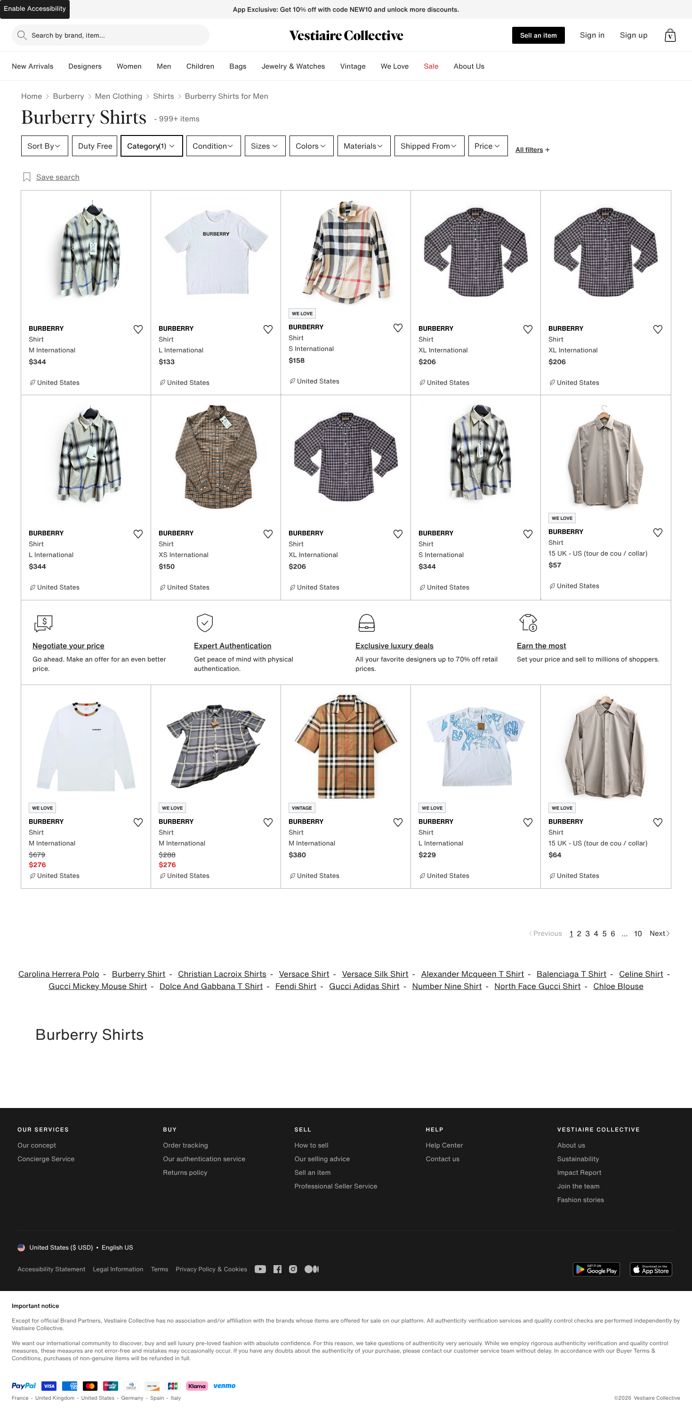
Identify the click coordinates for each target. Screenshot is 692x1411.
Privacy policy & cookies (211, 1269)
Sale (431, 66)
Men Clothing (119, 96)
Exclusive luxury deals (394, 645)
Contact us (443, 1159)
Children (200, 66)
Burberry (68, 96)
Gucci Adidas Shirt (364, 986)
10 (638, 933)
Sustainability (578, 1159)
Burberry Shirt (139, 974)
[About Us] (492, 66)
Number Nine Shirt (447, 986)
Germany (132, 1398)
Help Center (444, 1145)
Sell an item (538, 35)
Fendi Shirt (295, 986)
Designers (85, 66)
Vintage (352, 66)
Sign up (634, 35)
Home (31, 96)
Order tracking (185, 1145)
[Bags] (253, 66)
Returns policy (185, 1173)
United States (98, 1398)
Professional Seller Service (335, 1186)
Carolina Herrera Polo (58, 974)
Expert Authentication (233, 645)
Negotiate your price (68, 645)
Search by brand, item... (68, 35)
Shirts (163, 96)
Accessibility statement (51, 1269)
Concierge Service (45, 1159)
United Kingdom (55, 1398)
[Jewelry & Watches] (332, 66)
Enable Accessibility (35, 9)
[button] (670, 35)
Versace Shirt (304, 974)
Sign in (592, 35)
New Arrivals (32, 66)
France (20, 1398)
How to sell (311, 1145)
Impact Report (579, 1173)
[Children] (221, 66)
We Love (395, 66)
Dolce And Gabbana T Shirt (211, 986)
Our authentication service (204, 1159)
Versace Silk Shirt (375, 974)
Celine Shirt (641, 974)
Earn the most (541, 645)
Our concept (36, 1145)
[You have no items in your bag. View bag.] (670, 35)
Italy (176, 1398)
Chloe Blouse (618, 986)
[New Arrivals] (60, 66)
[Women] (149, 66)
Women (129, 66)
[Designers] (109, 66)
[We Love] (416, 66)
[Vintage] (373, 66)
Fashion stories (580, 1200)
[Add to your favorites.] (138, 329)
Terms (159, 1269)
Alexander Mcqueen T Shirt (472, 974)
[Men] (179, 66)
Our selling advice (322, 1159)
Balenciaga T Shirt (571, 974)
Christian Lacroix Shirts (222, 974)
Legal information (118, 1269)
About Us (469, 66)
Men (164, 66)
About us (571, 1145)
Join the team (578, 1186)
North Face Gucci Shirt (537, 986)
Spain (157, 1398)
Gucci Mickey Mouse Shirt (97, 986)
